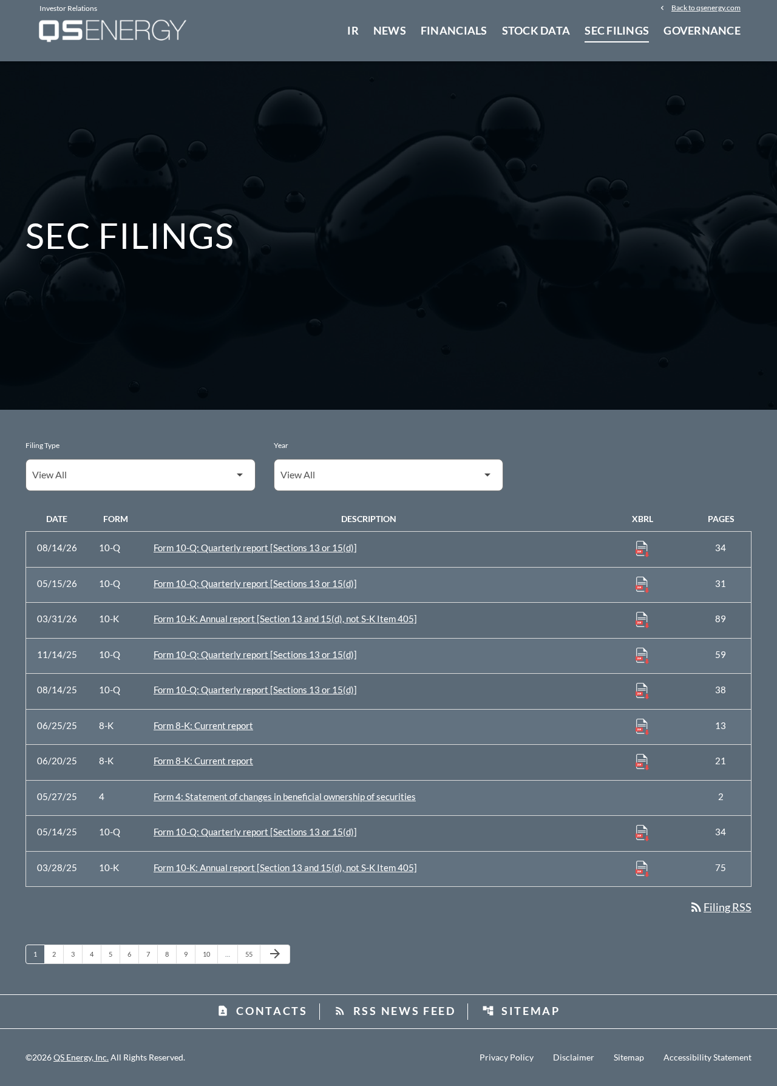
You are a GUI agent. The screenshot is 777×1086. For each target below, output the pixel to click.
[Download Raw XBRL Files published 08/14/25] (642, 690)
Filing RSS (720, 907)
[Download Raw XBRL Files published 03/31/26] (642, 619)
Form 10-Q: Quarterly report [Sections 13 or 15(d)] (255, 547)
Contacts (262, 1010)
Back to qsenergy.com (706, 7)
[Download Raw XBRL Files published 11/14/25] (642, 655)
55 (252, 953)
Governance (702, 30)
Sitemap (521, 1010)
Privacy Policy (507, 1057)
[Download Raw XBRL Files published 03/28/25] (642, 868)
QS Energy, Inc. (81, 1057)
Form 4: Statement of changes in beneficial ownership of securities (285, 796)
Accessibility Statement (707, 1057)
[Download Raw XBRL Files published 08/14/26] (642, 548)
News (389, 30)
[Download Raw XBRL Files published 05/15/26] (642, 584)
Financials (454, 30)
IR (353, 30)
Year (281, 445)
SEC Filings (617, 30)
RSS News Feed (395, 1010)
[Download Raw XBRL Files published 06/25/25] (642, 726)
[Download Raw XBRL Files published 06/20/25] (642, 761)
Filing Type (42, 445)
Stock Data (536, 30)
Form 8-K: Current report (203, 725)
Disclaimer (573, 1057)
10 (209, 953)
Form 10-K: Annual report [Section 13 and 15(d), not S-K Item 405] (285, 618)
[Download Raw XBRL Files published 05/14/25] (642, 832)
